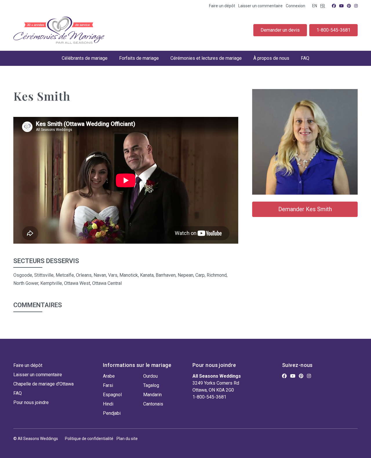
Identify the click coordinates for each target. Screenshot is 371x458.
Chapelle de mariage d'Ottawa (43, 384)
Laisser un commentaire (260, 5)
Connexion (295, 5)
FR (322, 5)
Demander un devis (280, 30)
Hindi (108, 404)
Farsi (108, 385)
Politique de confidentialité (89, 438)
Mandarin (152, 394)
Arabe (109, 376)
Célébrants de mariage (85, 58)
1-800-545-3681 (333, 30)
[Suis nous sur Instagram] (356, 5)
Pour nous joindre (31, 402)
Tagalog (151, 385)
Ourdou (150, 376)
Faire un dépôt (222, 5)
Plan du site (127, 438)
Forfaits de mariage (139, 58)
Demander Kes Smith (305, 209)
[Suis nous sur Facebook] (334, 5)
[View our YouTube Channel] (341, 5)
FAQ (305, 58)
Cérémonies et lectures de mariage (206, 58)
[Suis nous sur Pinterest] (349, 5)
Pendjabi (112, 413)
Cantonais (153, 404)
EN (314, 5)
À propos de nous (271, 58)
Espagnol (112, 394)
